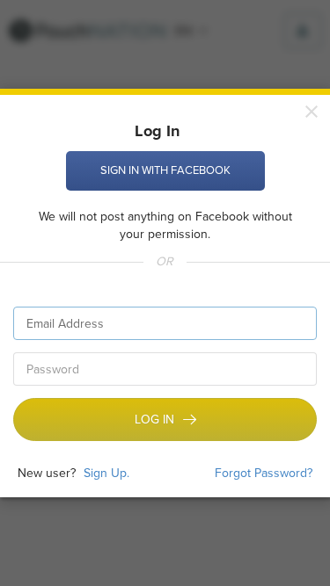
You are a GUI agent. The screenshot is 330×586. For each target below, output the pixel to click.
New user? (47, 473)
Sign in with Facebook (165, 170)
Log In (154, 420)
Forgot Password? (263, 473)
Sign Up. (106, 473)
